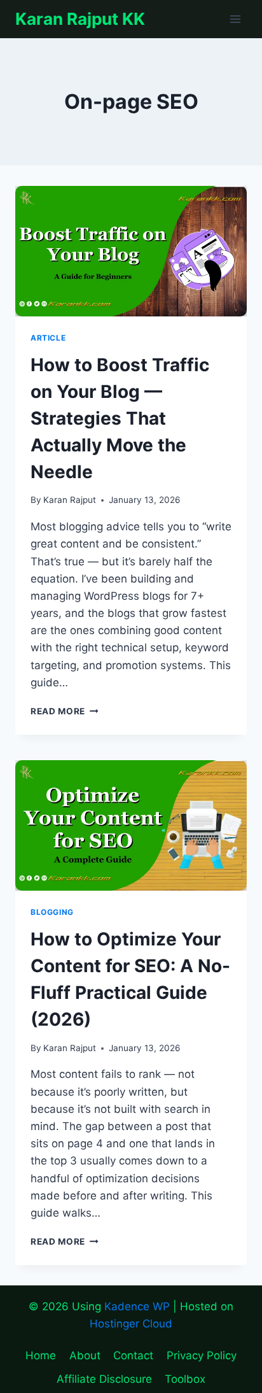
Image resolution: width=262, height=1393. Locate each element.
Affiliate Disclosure (104, 1379)
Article (48, 338)
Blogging (52, 912)
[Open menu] (235, 19)
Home (40, 1355)
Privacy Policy (202, 1355)
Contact (133, 1355)
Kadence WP (137, 1306)
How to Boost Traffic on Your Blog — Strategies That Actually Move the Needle (120, 418)
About (84, 1355)
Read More (65, 711)
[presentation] (131, 251)
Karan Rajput (69, 500)
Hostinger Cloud (131, 1323)
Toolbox (185, 1379)
